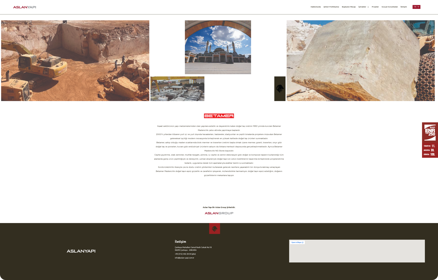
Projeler (375, 7)
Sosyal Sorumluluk (390, 7)
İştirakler (362, 7)
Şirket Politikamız (331, 7)
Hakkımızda (316, 7)
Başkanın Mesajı (349, 7)
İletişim (404, 7)
